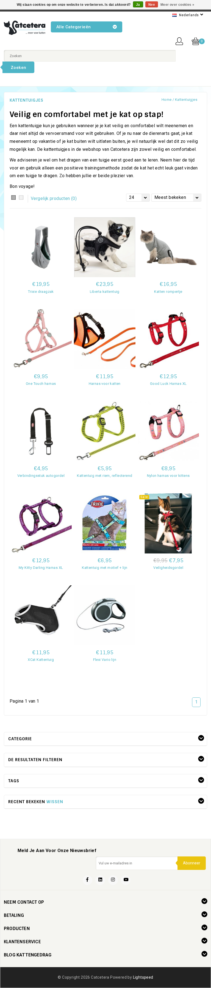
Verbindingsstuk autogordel (41, 476)
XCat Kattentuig (41, 660)
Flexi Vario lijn (104, 660)
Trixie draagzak (41, 292)
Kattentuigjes (186, 100)
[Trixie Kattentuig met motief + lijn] (104, 523)
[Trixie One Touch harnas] (41, 339)
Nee (151, 5)
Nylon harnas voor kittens (168, 476)
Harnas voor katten (105, 384)
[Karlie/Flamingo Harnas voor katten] (104, 339)
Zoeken (18, 67)
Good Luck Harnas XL (168, 384)
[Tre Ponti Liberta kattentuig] (104, 247)
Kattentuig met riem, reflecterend (104, 476)
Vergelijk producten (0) (54, 198)
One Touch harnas (41, 384)
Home (167, 100)
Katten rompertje (168, 292)
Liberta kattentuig (105, 292)
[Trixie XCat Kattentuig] (41, 615)
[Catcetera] (24, 28)
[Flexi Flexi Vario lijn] (104, 615)
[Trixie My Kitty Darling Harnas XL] (41, 523)
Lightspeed (143, 977)
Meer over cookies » (177, 5)
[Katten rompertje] (168, 247)
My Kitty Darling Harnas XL (41, 568)
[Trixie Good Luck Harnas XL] (168, 339)
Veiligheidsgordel (168, 568)
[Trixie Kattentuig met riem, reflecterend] (104, 431)
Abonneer (191, 863)
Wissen (54, 802)
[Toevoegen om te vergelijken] (41, 300)
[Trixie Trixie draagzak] (41, 247)
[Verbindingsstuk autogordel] (41, 431)
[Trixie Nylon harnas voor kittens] (168, 431)
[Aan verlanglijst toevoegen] (168, 605)
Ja (138, 5)
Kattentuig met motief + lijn (104, 568)
